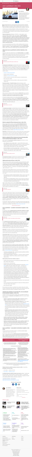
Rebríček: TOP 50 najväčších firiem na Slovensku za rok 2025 (7, 430)
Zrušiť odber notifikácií (16, 455)
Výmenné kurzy (5, 443)
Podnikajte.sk (14, 450)
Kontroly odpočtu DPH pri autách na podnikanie (11, 407)
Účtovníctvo (12, 3)
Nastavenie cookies (16, 454)
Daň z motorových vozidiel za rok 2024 (9, 153)
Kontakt (22, 440)
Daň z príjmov (13, 378)
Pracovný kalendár (5, 445)
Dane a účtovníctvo (6, 3)
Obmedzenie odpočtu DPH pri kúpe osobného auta (10, 61)
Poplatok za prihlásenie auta (6, 444)
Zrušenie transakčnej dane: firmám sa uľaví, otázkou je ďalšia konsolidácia (24, 415)
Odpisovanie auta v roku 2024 (7, 104)
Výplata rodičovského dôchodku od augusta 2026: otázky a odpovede (25, 403)
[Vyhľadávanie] (29, 1)
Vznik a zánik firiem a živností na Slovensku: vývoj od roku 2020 (16, 419)
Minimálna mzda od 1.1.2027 (20, 389)
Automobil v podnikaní (6, 378)
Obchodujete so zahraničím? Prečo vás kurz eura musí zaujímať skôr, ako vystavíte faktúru (16, 426)
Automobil (15, 3)
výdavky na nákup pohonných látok (9, 72)
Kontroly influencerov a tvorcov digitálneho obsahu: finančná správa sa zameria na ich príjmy (25, 408)
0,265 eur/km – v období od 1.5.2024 (9, 371)
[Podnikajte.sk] (16, 1)
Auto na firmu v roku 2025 (7, 189)
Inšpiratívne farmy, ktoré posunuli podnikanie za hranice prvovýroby (6, 415)
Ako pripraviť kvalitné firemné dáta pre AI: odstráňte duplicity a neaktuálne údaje (15, 430)
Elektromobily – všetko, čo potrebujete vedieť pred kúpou (11, 218)
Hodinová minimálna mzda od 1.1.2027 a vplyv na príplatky (24, 427)
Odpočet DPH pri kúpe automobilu (18, 129)
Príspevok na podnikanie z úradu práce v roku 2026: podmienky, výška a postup (6, 427)
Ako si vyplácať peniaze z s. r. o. (16, 415)
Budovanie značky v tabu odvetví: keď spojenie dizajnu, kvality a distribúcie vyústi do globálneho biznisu (7, 418)
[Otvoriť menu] (3, 1)
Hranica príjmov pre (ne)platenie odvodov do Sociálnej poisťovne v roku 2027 (24, 418)
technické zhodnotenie (10, 75)
